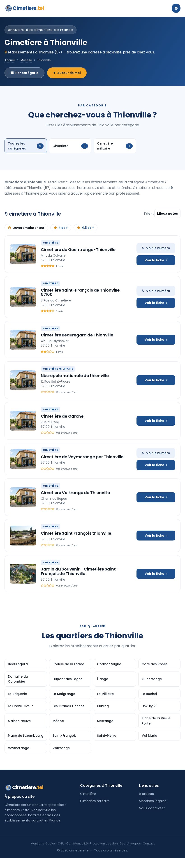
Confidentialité (77, 843)
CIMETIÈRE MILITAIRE (58, 368)
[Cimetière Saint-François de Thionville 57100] (23, 297)
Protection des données (107, 843)
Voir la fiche (154, 260)
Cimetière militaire (95, 801)
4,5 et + (88, 227)
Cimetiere (28, 8)
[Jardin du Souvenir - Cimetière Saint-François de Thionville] (23, 574)
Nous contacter (152, 808)
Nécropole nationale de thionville (75, 375)
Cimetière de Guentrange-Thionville (78, 249)
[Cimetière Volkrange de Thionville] (23, 497)
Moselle (26, 60)
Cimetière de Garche (62, 416)
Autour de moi (69, 73)
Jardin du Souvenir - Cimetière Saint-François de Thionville (79, 571)
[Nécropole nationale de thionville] (23, 380)
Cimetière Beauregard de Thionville (77, 335)
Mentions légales (152, 801)
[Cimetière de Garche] (23, 421)
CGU (61, 843)
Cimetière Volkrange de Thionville (75, 492)
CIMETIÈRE (50, 242)
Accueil (10, 60)
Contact (149, 843)
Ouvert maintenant (28, 227)
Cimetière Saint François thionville (76, 533)
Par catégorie (26, 73)
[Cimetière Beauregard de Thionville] (23, 340)
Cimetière (88, 793)
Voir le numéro (158, 248)
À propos (146, 793)
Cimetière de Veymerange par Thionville (82, 457)
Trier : (148, 213)
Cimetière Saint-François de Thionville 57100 (80, 292)
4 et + (63, 227)
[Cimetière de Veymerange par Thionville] (23, 459)
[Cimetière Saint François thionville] (23, 535)
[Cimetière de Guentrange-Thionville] (23, 254)
